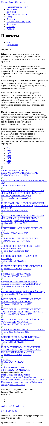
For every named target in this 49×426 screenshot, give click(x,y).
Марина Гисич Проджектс (13, 2)
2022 (9, 153)
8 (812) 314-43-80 (9, 411)
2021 (9, 151)
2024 (9, 158)
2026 (9, 163)
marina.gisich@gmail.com (12, 406)
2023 (9, 155)
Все (8, 42)
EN (11, 29)
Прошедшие (12, 45)
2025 (9, 160)
